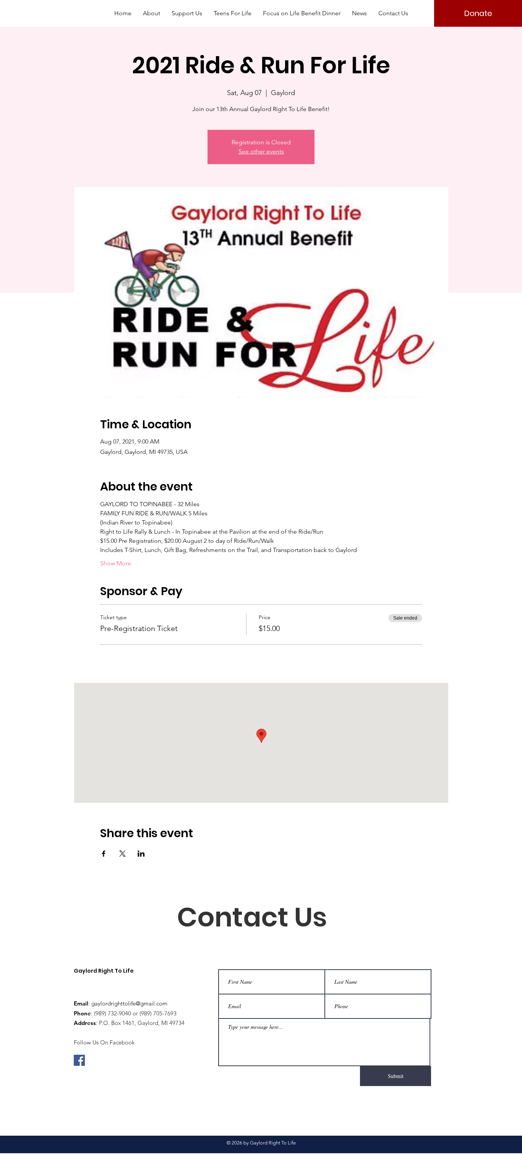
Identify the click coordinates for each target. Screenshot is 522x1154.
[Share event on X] (122, 854)
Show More (115, 563)
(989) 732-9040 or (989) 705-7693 (135, 1013)
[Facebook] (79, 1060)
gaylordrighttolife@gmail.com (129, 1003)
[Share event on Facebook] (103, 854)
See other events (261, 151)
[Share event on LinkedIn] (141, 854)
